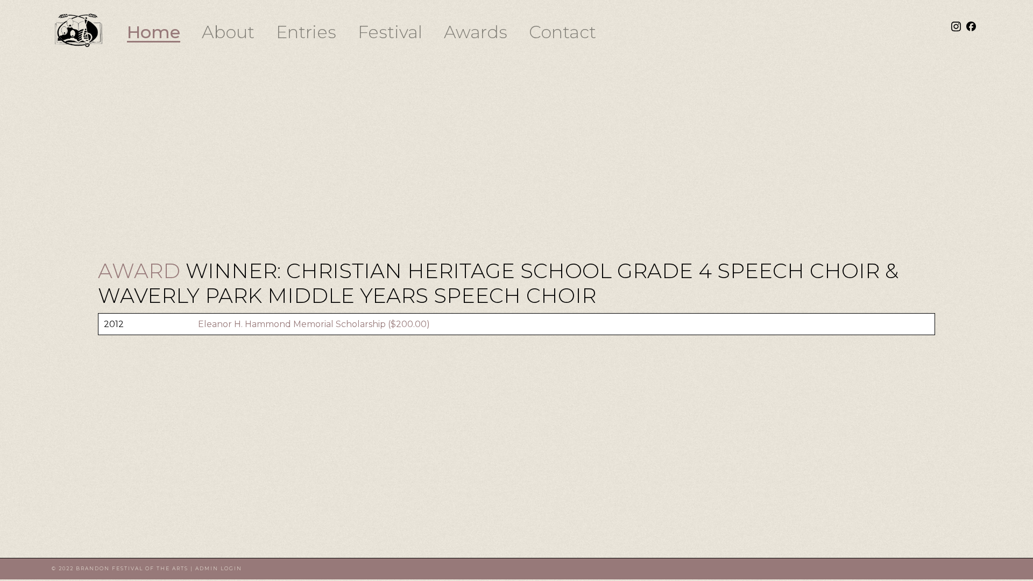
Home (153, 32)
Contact (562, 32)
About (228, 32)
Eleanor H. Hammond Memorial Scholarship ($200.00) (314, 324)
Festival (390, 32)
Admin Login (218, 568)
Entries (306, 32)
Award (142, 271)
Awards (475, 32)
